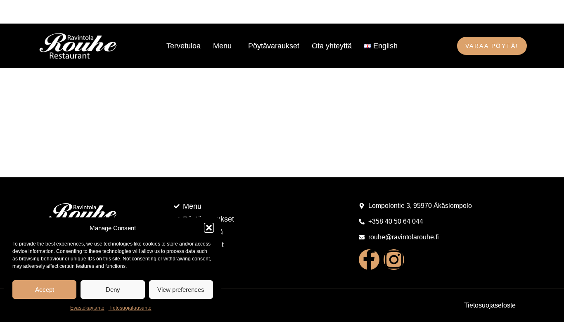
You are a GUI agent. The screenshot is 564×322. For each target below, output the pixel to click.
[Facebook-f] (369, 259)
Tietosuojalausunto (130, 308)
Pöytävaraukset (273, 46)
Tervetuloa (183, 46)
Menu (222, 46)
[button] (209, 228)
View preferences (180, 289)
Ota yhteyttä (332, 46)
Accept (44, 289)
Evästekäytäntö (87, 308)
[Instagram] (394, 259)
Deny (113, 289)
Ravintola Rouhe (27, 11)
